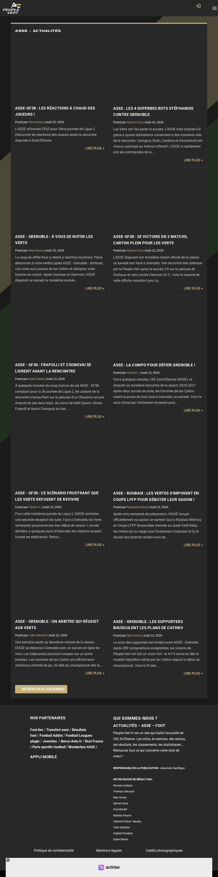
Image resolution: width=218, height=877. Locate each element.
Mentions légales (109, 851)
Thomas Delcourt (123, 791)
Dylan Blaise (36, 379)
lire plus (93, 148)
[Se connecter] (198, 6)
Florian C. (133, 372)
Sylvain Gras (135, 122)
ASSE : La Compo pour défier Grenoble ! (154, 365)
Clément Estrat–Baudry (127, 821)
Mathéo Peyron (122, 815)
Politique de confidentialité (54, 851)
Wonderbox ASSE (81, 747)
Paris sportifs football (48, 747)
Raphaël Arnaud (137, 507)
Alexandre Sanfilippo (172, 768)
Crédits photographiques (164, 851)
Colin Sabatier (38, 635)
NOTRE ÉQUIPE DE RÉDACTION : (133, 779)
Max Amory (36, 122)
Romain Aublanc (123, 785)
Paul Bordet (120, 809)
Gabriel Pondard (122, 833)
